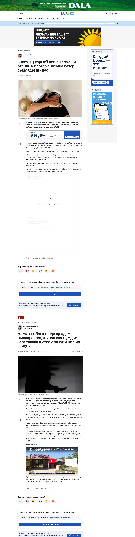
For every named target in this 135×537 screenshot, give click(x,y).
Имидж (63, 18)
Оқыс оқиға (56, 18)
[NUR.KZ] (67, 13)
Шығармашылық (31, 18)
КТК (69, 403)
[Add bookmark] (20, 144)
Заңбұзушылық (31, 322)
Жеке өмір (41, 18)
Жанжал (48, 18)
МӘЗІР (22, 13)
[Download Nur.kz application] (67, 5)
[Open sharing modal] (20, 137)
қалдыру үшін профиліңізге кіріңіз (60, 287)
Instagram (38, 125)
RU (107, 13)
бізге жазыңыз (48, 258)
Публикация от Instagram (51, 228)
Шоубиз (19, 18)
